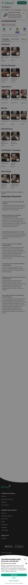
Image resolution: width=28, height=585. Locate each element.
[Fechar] (25, 559)
